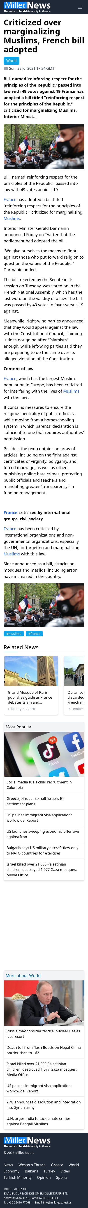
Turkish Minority (18, 1177)
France (10, 199)
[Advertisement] (44, 925)
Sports (61, 1177)
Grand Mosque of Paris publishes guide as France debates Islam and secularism (30, 697)
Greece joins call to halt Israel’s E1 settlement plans (35, 801)
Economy (11, 1171)
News (8, 1164)
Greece (57, 1164)
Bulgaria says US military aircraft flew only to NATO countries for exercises (42, 850)
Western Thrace (32, 1164)
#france (34, 633)
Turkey (49, 1171)
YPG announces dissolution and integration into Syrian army (44, 1105)
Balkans (31, 1171)
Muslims (12, 218)
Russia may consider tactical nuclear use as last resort (43, 1034)
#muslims (13, 633)
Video (65, 1171)
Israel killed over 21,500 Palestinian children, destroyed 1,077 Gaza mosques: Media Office (42, 869)
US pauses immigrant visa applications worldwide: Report (39, 817)
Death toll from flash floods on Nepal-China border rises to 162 (44, 1050)
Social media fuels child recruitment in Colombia (39, 785)
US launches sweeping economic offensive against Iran (43, 834)
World (74, 1164)
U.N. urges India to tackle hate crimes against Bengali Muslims (39, 1121)
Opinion (44, 1177)
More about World (23, 975)
